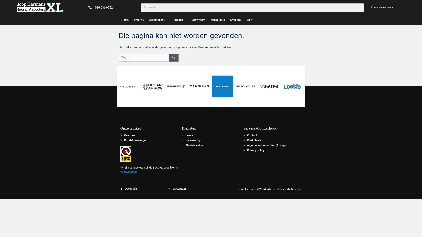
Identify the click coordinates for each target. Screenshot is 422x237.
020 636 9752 (104, 7)
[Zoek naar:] (144, 57)
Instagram (179, 188)
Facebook (131, 188)
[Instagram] (169, 189)
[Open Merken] (185, 20)
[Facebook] (121, 189)
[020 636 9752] (90, 7)
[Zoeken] (174, 58)
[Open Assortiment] (167, 20)
